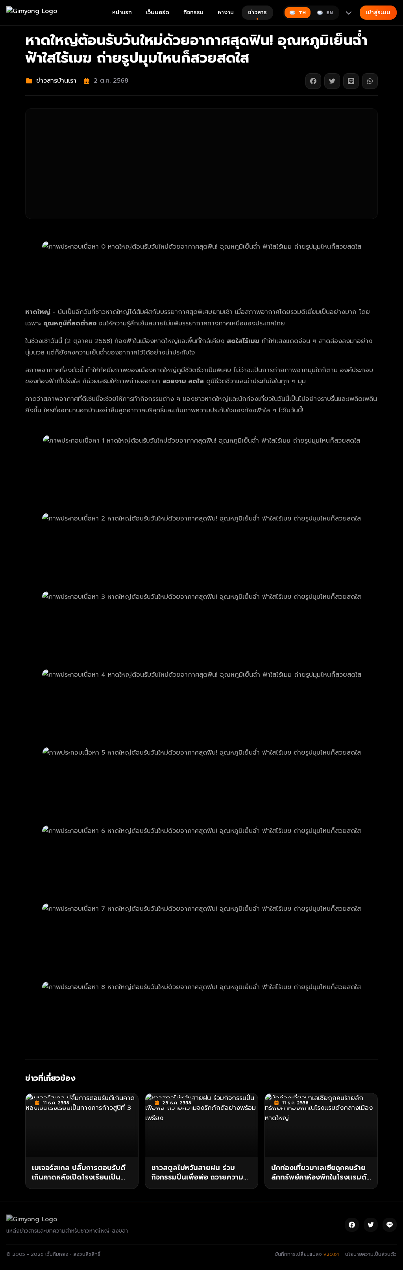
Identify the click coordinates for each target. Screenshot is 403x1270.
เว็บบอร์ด (157, 12)
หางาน (226, 12)
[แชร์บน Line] (351, 81)
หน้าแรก (122, 12)
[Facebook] (352, 1225)
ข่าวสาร (257, 12)
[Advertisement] (201, 164)
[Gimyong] (31, 12)
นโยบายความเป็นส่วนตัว (371, 1254)
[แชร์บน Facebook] (313, 81)
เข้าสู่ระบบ (378, 12)
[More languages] (348, 12)
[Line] (390, 1225)
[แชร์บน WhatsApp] (370, 81)
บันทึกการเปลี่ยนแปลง (307, 1254)
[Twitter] (371, 1225)
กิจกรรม (193, 12)
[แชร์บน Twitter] (332, 81)
